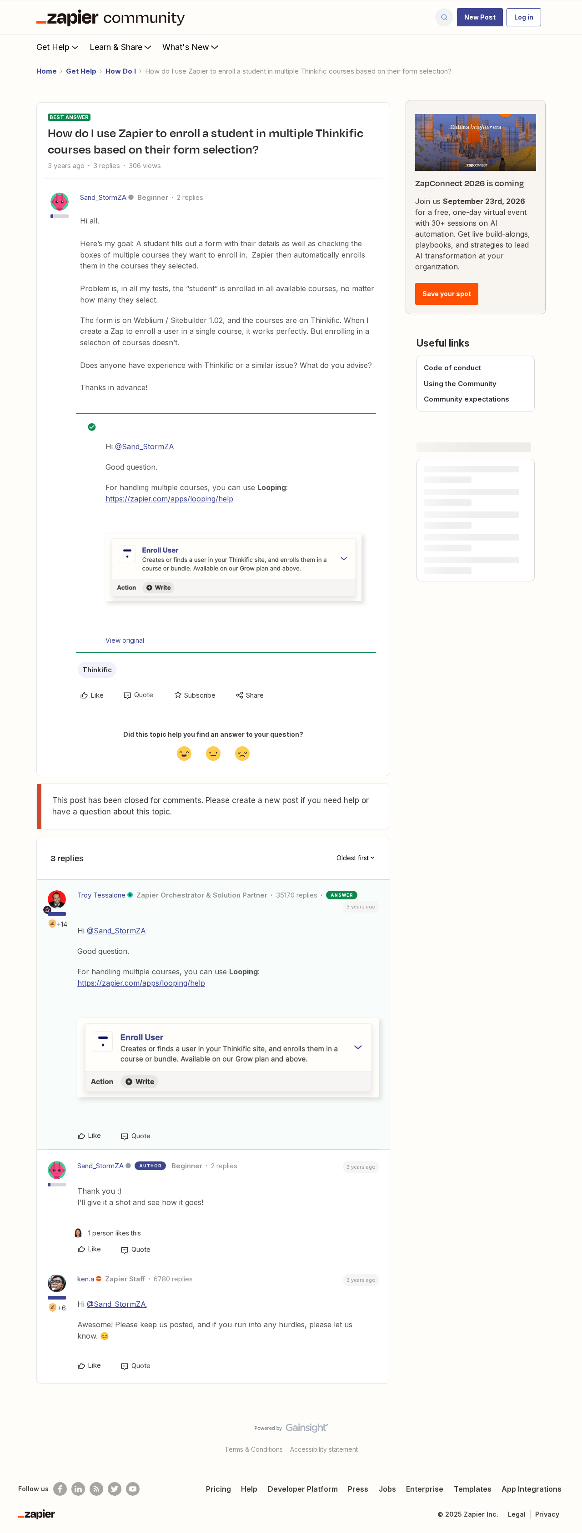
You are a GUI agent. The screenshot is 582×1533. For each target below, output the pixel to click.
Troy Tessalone (101, 895)
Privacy (547, 1514)
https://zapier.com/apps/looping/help (169, 498)
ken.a (85, 1279)
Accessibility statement (324, 1449)
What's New (185, 47)
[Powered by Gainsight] (291, 1430)
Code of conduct (452, 367)
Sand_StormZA (103, 197)
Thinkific (97, 669)
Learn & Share (116, 47)
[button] (480, 17)
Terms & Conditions (254, 1449)
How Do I (120, 71)
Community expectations (466, 399)
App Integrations (532, 1488)
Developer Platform (303, 1488)
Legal (517, 1514)
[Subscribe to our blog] (96, 1489)
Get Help (53, 47)
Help (249, 1488)
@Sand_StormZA (144, 446)
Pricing (218, 1488)
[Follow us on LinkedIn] (78, 1489)
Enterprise (424, 1488)
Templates (473, 1488)
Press (358, 1488)
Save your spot (446, 294)
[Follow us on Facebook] (60, 1489)
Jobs (387, 1488)
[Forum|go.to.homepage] (112, 17)
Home (46, 71)
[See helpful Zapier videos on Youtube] (133, 1489)
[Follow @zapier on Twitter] (114, 1489)
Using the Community (460, 383)
